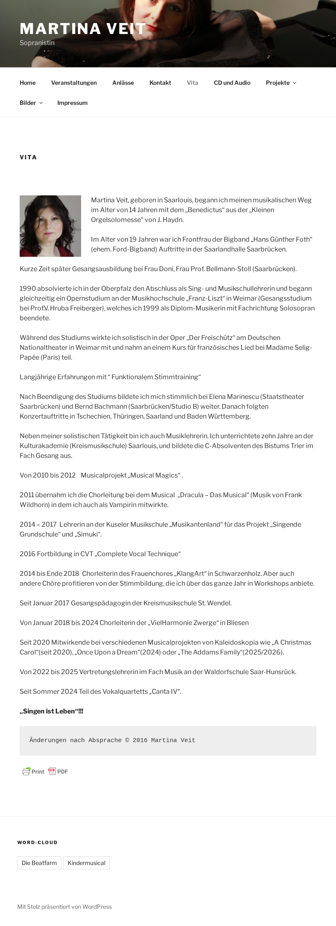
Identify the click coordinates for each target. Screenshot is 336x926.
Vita (192, 82)
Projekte (278, 82)
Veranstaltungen (74, 82)
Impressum (72, 102)
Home (28, 82)
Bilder (28, 102)
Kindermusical (86, 862)
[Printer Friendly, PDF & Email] (45, 771)
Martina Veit (83, 29)
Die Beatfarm (39, 862)
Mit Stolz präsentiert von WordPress (64, 906)
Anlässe (123, 82)
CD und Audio (232, 82)
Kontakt (160, 82)
